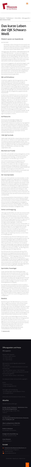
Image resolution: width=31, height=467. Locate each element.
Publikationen (9, 18)
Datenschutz (22, 458)
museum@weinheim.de (10, 453)
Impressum (15, 458)
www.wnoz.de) (6, 331)
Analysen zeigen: (15, 417)
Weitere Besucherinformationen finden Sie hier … (14, 396)
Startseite (2, 18)
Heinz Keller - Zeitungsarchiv (22, 18)
